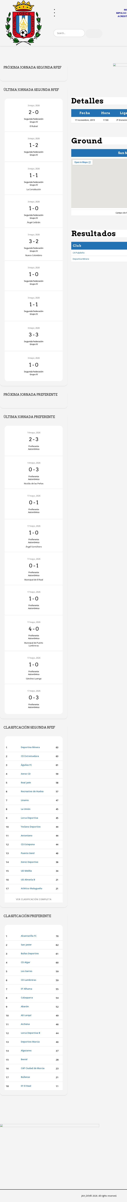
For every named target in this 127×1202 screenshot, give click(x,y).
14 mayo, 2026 (33, 432)
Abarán (25, 1006)
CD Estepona (28, 844)
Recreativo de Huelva (32, 791)
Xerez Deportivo (29, 861)
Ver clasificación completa (33, 899)
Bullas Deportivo (30, 953)
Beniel (24, 1059)
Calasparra (27, 997)
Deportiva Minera (81, 258)
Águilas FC (26, 764)
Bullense (25, 1077)
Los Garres (26, 971)
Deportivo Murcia (30, 1041)
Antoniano (26, 835)
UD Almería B (28, 879)
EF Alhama (26, 988)
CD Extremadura (30, 756)
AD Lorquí (26, 1015)
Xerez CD (26, 773)
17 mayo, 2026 (33, 495)
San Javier (26, 944)
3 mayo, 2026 (34, 105)
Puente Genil (28, 853)
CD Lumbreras (28, 979)
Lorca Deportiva (29, 817)
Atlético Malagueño (31, 888)
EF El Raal (26, 1085)
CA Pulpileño (79, 252)
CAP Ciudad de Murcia (32, 1068)
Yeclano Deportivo (31, 826)
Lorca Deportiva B (30, 1032)
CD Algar (25, 962)
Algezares (26, 1050)
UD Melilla (26, 870)
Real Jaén (26, 782)
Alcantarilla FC (29, 935)
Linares (25, 800)
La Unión (25, 809)
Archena (25, 1024)
